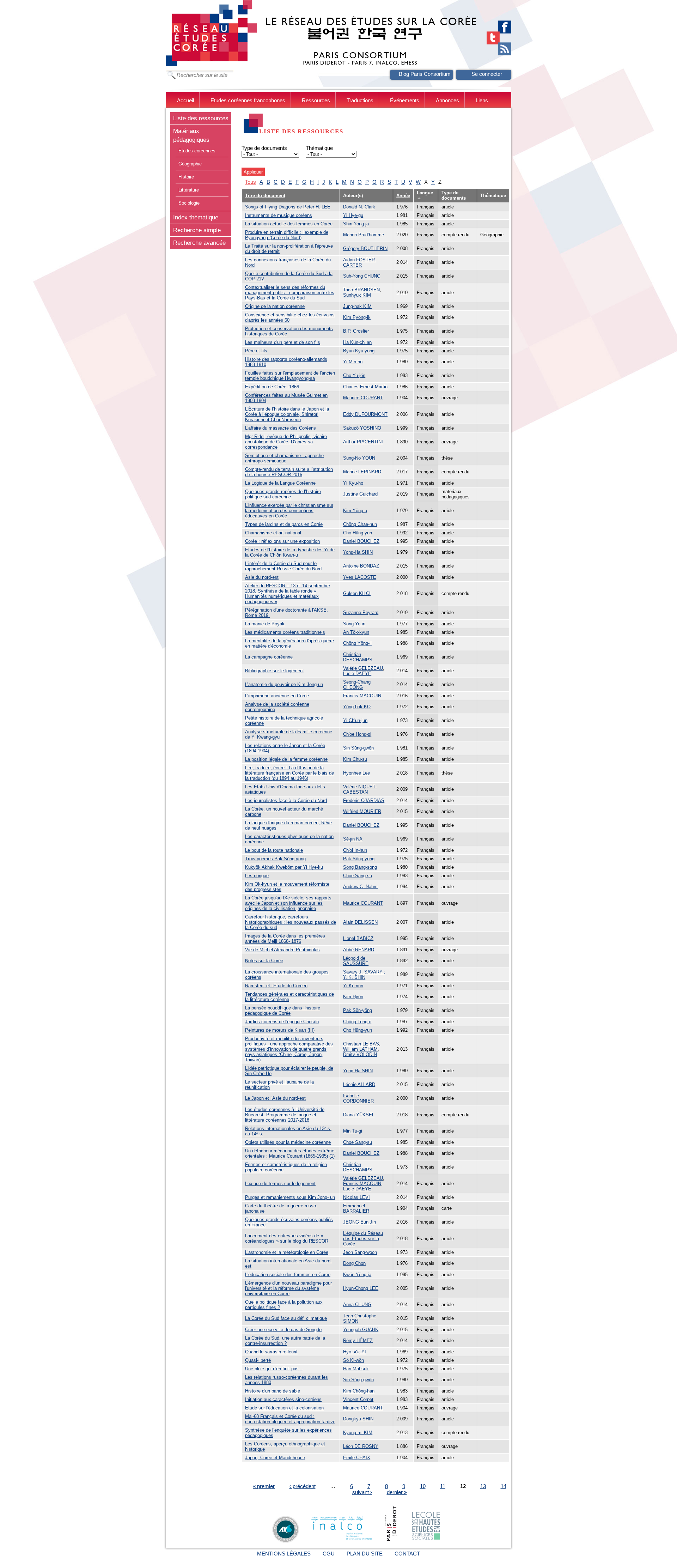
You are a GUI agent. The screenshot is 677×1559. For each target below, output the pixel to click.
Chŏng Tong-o (357, 1021)
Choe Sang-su (357, 875)
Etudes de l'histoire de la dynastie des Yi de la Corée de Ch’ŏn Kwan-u (290, 552)
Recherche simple (197, 230)
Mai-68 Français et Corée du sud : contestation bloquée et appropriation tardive (290, 1419)
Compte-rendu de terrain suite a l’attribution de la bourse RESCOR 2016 (289, 472)
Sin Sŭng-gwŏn (358, 748)
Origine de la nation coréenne (275, 306)
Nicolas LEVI (356, 1197)
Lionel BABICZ (358, 938)
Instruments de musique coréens (278, 215)
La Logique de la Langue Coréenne (280, 483)
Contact (407, 1554)
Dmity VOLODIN (360, 1054)
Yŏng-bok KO (357, 706)
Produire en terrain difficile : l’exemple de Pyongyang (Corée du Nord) (286, 235)
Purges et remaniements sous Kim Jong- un (290, 1197)
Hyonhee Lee (356, 773)
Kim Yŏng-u (355, 510)
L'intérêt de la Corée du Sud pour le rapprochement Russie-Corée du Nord (283, 566)
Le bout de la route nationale (274, 850)
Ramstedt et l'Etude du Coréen (276, 985)
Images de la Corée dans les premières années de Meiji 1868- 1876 (285, 938)
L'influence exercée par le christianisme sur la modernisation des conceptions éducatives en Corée (289, 510)
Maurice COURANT (363, 397)
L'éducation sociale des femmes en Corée (287, 1274)
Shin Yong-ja (356, 223)
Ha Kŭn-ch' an (357, 342)
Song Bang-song (360, 867)
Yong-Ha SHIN (358, 552)
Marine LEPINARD (362, 471)
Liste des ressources (200, 118)
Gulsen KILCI (357, 593)
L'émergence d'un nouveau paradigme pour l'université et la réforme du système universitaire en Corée (288, 1288)
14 (503, 1486)
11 (442, 1486)
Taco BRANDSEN (361, 289)
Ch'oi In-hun (355, 850)
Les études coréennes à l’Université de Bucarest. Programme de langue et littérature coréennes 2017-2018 (284, 1115)
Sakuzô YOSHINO (362, 428)
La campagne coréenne (269, 657)
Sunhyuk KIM (357, 295)
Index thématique (195, 217)
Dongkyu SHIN (358, 1418)
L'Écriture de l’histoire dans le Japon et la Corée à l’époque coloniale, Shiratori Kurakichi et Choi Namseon (287, 414)
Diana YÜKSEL (358, 1114)
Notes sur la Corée (264, 960)
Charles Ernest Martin (365, 386)
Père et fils (256, 350)
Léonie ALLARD (359, 1084)
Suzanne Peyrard (360, 612)
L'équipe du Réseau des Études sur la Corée (363, 1238)
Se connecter (486, 74)
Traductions (360, 100)
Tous (250, 182)
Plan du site (365, 1554)
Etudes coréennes (196, 150)
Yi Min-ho (352, 361)
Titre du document (265, 195)
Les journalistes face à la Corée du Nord (286, 800)
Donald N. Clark (359, 207)
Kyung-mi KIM (357, 1432)
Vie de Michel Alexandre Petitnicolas (282, 949)
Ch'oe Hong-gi (357, 734)
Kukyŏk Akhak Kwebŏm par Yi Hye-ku (284, 867)
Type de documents (264, 148)
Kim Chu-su (355, 759)
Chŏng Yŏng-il (357, 643)
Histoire (186, 177)
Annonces (447, 100)
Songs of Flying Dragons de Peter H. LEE (287, 207)
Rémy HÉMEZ (358, 1340)
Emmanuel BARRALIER (356, 1208)
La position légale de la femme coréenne (286, 759)
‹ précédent (302, 1486)
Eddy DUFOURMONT (365, 414)
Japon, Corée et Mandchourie (275, 1457)
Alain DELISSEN (360, 922)
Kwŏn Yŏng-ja (357, 1274)
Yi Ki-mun (353, 985)
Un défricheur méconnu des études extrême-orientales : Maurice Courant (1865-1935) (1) (290, 1153)
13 (483, 1486)
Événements (404, 100)
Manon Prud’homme (363, 234)
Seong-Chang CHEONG (357, 684)
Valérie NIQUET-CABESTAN (360, 789)
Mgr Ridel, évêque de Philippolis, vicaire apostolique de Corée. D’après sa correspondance (286, 442)
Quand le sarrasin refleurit (271, 1351)
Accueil (185, 100)
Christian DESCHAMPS (357, 657)
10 (423, 1486)
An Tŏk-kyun (356, 632)
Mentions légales (284, 1554)
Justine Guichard (360, 494)
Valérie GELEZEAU (363, 668)
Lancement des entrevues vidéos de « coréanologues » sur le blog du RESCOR (286, 1238)
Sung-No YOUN (359, 458)
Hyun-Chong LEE (360, 1288)
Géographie (190, 163)
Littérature (188, 190)
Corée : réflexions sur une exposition (282, 541)
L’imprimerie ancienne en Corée (277, 695)
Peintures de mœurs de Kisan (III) (280, 1030)
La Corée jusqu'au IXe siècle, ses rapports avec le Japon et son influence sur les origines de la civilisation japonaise (288, 903)
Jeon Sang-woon (360, 1252)
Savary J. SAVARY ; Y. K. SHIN (364, 974)
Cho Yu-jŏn (354, 375)
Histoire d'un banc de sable (272, 1391)
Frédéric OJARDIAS (363, 800)
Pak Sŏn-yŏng (357, 1010)
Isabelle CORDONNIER (358, 1098)
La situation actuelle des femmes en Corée (289, 223)
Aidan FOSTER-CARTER (359, 262)
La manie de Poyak (265, 623)
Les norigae (257, 875)
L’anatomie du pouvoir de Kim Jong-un (284, 684)
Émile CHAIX (356, 1457)
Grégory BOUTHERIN (365, 248)
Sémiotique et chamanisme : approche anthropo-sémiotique (284, 458)
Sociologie (189, 203)
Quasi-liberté (258, 1360)
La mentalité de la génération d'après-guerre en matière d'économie (289, 643)
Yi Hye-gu (353, 215)
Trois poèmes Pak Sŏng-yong (275, 858)
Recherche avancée (199, 242)
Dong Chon (354, 1263)
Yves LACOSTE (359, 577)
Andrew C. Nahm (360, 886)
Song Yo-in (354, 623)
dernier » (397, 1492)
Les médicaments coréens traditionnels (285, 632)
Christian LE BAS (361, 1044)
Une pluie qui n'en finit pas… (274, 1368)
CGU (329, 1554)
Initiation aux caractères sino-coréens (283, 1399)
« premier (264, 1486)
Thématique (319, 148)
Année (403, 195)
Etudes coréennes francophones (248, 100)
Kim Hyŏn (353, 996)
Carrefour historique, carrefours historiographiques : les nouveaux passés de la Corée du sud (290, 922)
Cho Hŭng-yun (357, 532)
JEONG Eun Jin (359, 1222)
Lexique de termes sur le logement (280, 1183)
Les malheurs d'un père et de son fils (282, 342)
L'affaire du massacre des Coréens (280, 428)
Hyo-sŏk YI (354, 1351)
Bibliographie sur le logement (274, 670)
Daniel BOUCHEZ (361, 541)
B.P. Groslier (356, 331)
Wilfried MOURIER (362, 811)
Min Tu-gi (352, 1131)
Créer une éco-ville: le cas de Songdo (283, 1329)
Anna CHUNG (357, 1304)
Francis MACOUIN (362, 695)
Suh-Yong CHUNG (361, 276)
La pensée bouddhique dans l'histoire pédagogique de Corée (282, 1010)
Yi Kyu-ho (353, 483)
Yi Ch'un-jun (355, 720)
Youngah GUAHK (360, 1329)
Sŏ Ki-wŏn (353, 1360)
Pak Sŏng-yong (358, 858)
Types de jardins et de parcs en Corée (284, 524)
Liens (482, 100)
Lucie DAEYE (357, 673)
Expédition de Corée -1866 (272, 386)
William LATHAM (360, 1049)
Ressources (316, 100)
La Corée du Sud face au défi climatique (286, 1318)
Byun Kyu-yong (358, 350)
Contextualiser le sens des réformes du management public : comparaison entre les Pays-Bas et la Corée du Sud (289, 293)
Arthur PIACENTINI (363, 441)
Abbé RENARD (358, 949)
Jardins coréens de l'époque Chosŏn (282, 1021)
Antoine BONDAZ (361, 566)
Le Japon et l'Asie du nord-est (275, 1098)
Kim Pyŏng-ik (357, 317)
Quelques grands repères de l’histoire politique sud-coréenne (283, 494)
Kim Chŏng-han (358, 1391)
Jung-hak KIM (357, 306)
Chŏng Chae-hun (360, 524)
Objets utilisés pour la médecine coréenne (288, 1142)
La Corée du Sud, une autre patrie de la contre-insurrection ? (285, 1340)
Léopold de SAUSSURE (355, 961)
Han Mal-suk (356, 1368)
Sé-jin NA (352, 839)
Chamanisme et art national (273, 532)
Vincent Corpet (358, 1399)
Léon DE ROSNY (360, 1446)
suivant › (362, 1492)
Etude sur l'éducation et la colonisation (284, 1408)
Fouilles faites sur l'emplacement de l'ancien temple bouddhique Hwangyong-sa (290, 375)
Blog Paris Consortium (425, 74)
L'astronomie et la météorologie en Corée (286, 1252)
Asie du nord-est (262, 577)
